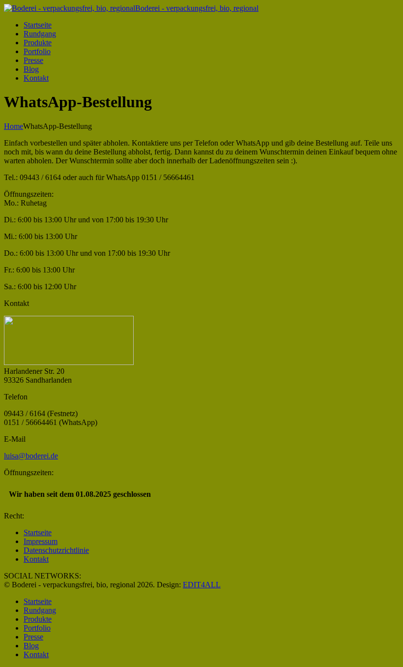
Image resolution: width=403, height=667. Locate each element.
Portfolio (37, 51)
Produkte (38, 42)
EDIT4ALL (202, 584)
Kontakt (36, 78)
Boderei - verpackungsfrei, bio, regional (197, 8)
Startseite (38, 25)
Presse (33, 60)
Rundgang (40, 34)
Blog (31, 69)
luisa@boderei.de (31, 456)
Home (13, 126)
